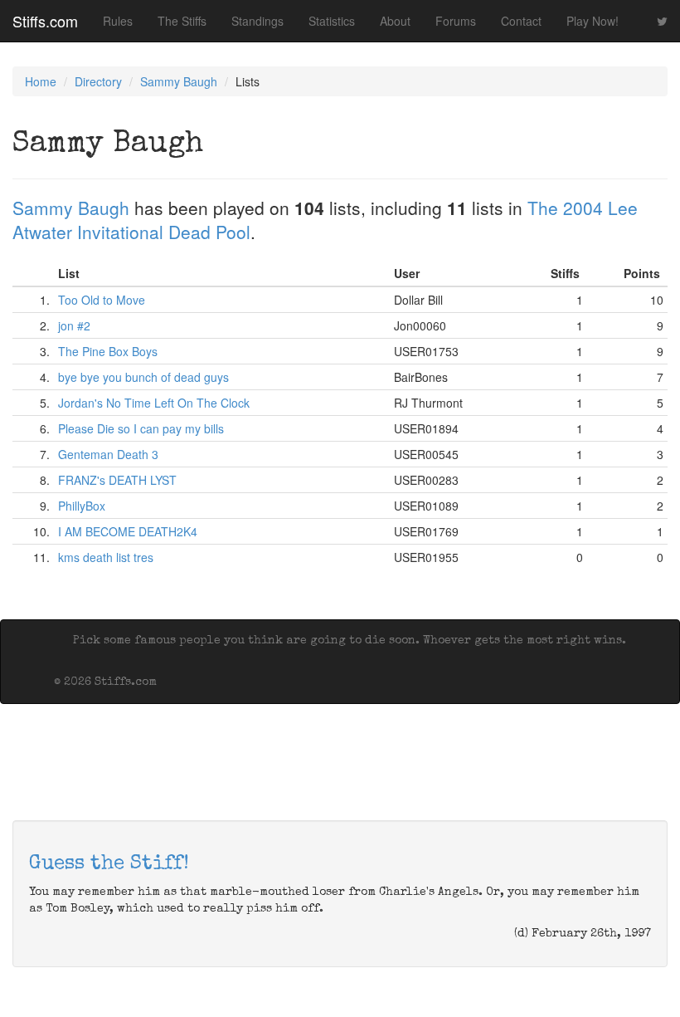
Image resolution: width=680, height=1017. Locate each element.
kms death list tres (105, 557)
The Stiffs (182, 20)
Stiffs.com (45, 21)
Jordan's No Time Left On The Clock (154, 402)
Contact (521, 20)
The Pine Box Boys (108, 351)
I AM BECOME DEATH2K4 (127, 531)
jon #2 (74, 325)
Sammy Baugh (178, 81)
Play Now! (592, 20)
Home (40, 81)
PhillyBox (81, 505)
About (395, 20)
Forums (455, 20)
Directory (98, 81)
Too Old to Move (101, 299)
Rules (118, 20)
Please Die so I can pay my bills (141, 428)
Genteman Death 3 (108, 454)
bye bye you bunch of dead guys (143, 377)
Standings (257, 20)
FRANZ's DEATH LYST (117, 480)
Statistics (331, 20)
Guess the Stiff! (109, 864)
